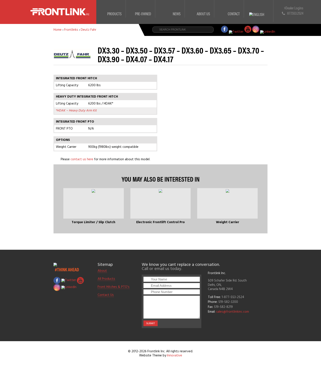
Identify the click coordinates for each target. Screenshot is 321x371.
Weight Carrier (227, 222)
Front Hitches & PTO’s (113, 287)
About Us (203, 13)
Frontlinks (71, 29)
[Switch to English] (258, 9)
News (177, 13)
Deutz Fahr (88, 29)
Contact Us (106, 295)
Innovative (174, 355)
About (102, 271)
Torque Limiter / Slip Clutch (93, 222)
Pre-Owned (143, 13)
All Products (106, 279)
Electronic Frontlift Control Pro (160, 222)
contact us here (82, 159)
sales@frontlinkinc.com (232, 311)
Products (114, 13)
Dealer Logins (294, 8)
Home (58, 29)
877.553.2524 (295, 13)
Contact (234, 13)
